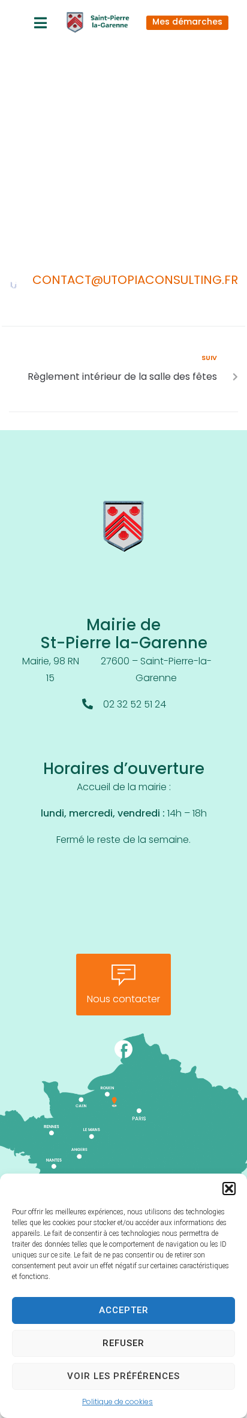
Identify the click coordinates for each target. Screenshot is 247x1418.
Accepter (124, 1310)
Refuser (123, 1343)
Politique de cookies (117, 1402)
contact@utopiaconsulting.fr (135, 281)
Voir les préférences (123, 1376)
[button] (229, 1189)
